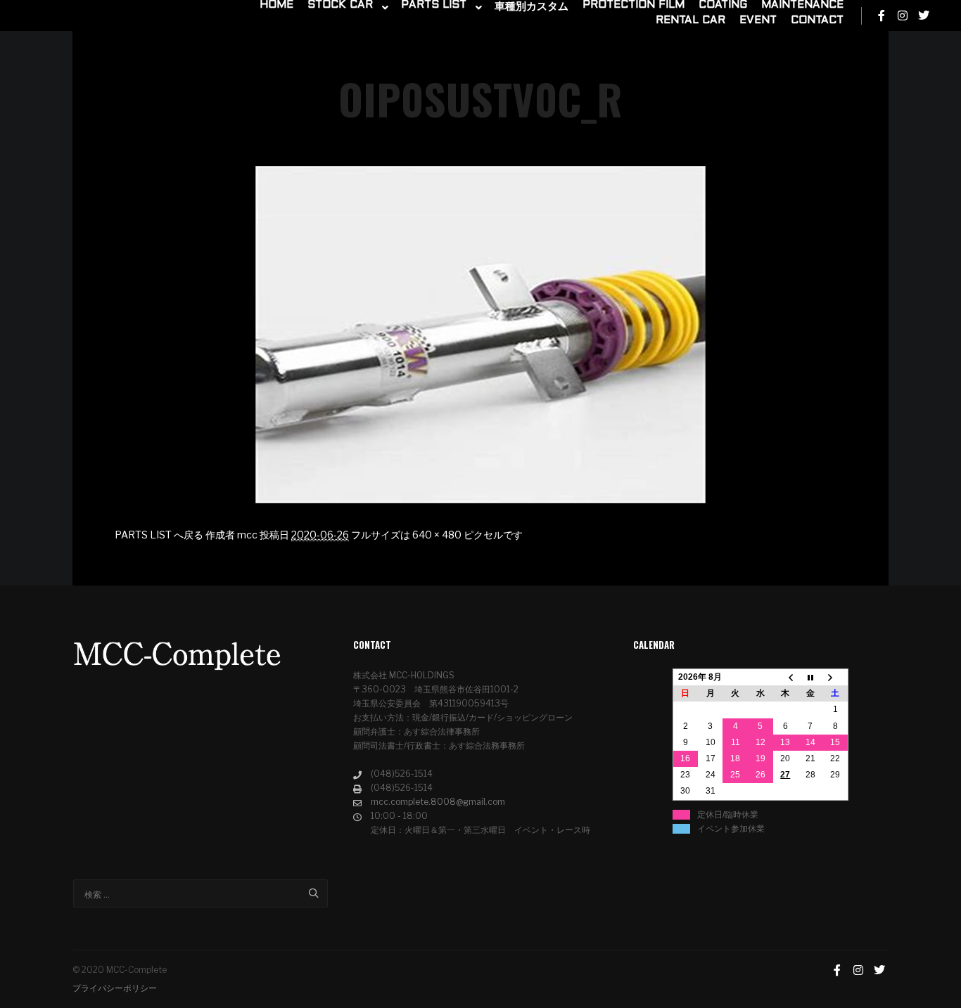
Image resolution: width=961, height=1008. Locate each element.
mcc (247, 535)
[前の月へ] (785, 677)
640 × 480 (437, 535)
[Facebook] (881, 15)
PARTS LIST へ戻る (159, 535)
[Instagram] (902, 15)
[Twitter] (924, 15)
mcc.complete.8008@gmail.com (438, 801)
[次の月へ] (835, 677)
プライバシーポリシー (114, 988)
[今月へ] (810, 677)
